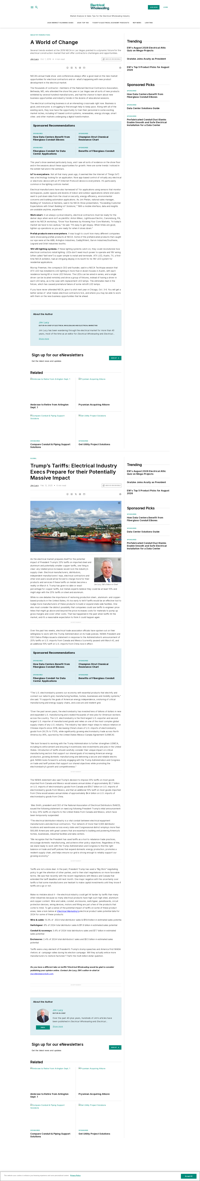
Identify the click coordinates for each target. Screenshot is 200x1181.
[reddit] (80, 68)
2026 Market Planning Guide (60, 23)
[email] (84, 68)
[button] (32, 7)
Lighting (149, 23)
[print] (120, 68)
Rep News (137, 23)
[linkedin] (71, 68)
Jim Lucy (34, 59)
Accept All (188, 1176)
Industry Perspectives (40, 35)
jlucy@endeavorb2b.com (41, 974)
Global (33, 458)
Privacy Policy (75, 1175)
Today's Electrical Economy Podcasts (110, 23)
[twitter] (76, 68)
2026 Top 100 (83, 23)
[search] (36, 7)
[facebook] (67, 68)
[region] (100, 1176)
